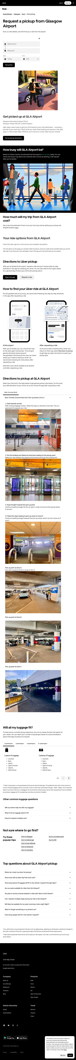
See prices (9, 65)
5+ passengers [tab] (42, 743)
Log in (61, 3)
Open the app (10, 277)
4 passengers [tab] (31, 743)
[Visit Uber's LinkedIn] (4, 1025)
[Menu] (73, 3)
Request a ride (27, 277)
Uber (4, 3)
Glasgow (17, 14)
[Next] (68, 778)
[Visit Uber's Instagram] (13, 1025)
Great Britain (7, 14)
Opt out (62, 1055)
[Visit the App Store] (22, 1038)
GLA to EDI (52, 840)
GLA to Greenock (27, 847)
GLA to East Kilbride (28, 843)
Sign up (67, 3)
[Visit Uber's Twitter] (17, 1025)
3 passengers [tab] (20, 743)
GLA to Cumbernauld (56, 837)
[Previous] (63, 778)
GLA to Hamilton (27, 850)
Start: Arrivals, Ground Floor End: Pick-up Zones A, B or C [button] (24, 398)
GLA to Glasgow (26, 837)
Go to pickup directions (13, 138)
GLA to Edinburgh (27, 840)
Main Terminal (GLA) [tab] (10, 392)
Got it (70, 1055)
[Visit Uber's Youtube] (8, 1025)
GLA (23, 14)
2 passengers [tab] (8, 743)
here (16, 228)
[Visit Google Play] (9, 1038)
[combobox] (7, 44)
